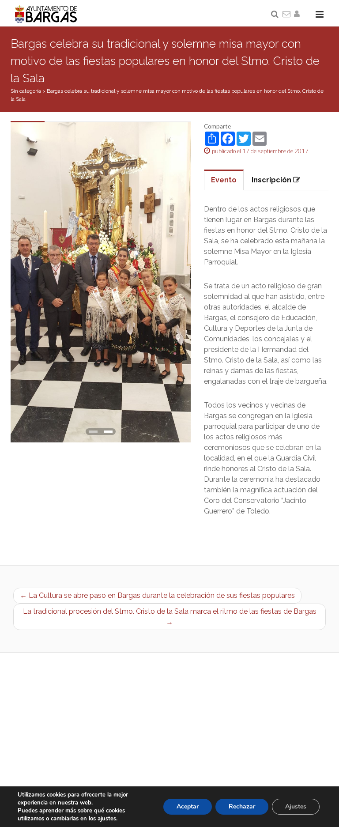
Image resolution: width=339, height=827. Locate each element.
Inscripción (272, 180)
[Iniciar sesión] (298, 14)
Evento (224, 180)
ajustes (107, 819)
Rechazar (242, 806)
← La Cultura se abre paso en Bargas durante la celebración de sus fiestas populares (157, 595)
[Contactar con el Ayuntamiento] (287, 14)
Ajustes (295, 806)
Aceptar (188, 806)
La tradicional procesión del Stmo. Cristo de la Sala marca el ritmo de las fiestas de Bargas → (169, 616)
